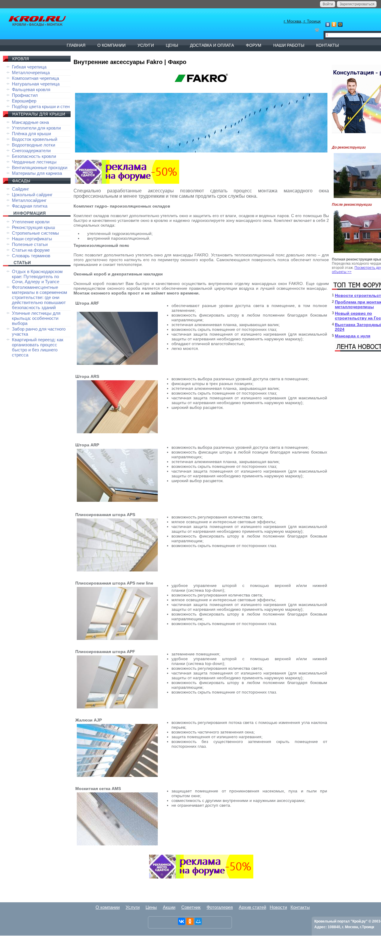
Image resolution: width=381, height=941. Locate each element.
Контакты (300, 907)
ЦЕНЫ (172, 45)
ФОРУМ (253, 45)
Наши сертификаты (32, 238)
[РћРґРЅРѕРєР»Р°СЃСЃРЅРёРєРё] (189, 921)
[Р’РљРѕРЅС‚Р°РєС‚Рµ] (181, 921)
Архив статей (252, 907)
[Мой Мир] (340, 24)
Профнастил (25, 95)
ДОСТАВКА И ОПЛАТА (212, 45)
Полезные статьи (30, 244)
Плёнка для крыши (31, 133)
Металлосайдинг (29, 200)
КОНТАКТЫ (327, 45)
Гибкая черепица (29, 66)
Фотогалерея (220, 907)
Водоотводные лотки (33, 144)
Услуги (133, 907)
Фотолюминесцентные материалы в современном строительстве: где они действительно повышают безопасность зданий (39, 297)
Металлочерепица (31, 72)
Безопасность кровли (34, 156)
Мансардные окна (30, 122)
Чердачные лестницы (34, 161)
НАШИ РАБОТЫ (288, 45)
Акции (169, 907)
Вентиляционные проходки (39, 167)
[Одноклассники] (334, 24)
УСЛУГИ (146, 45)
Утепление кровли (30, 221)
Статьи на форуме (31, 250)
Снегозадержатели (31, 150)
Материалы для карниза (37, 173)
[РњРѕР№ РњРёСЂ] (198, 921)
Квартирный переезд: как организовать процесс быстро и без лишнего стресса (37, 347)
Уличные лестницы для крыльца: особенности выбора (36, 318)
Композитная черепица (35, 78)
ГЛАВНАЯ (76, 45)
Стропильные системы (35, 233)
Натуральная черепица (36, 83)
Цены (151, 907)
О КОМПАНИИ (111, 45)
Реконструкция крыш (33, 227)
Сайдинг (20, 188)
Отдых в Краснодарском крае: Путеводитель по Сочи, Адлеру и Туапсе (37, 276)
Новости (278, 907)
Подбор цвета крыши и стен (41, 106)
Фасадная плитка (29, 205)
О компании (108, 907)
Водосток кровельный (34, 139)
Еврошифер (24, 100)
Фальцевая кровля (31, 89)
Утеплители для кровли (36, 127)
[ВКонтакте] (328, 24)
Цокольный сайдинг (32, 194)
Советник (191, 907)
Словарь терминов (31, 255)
